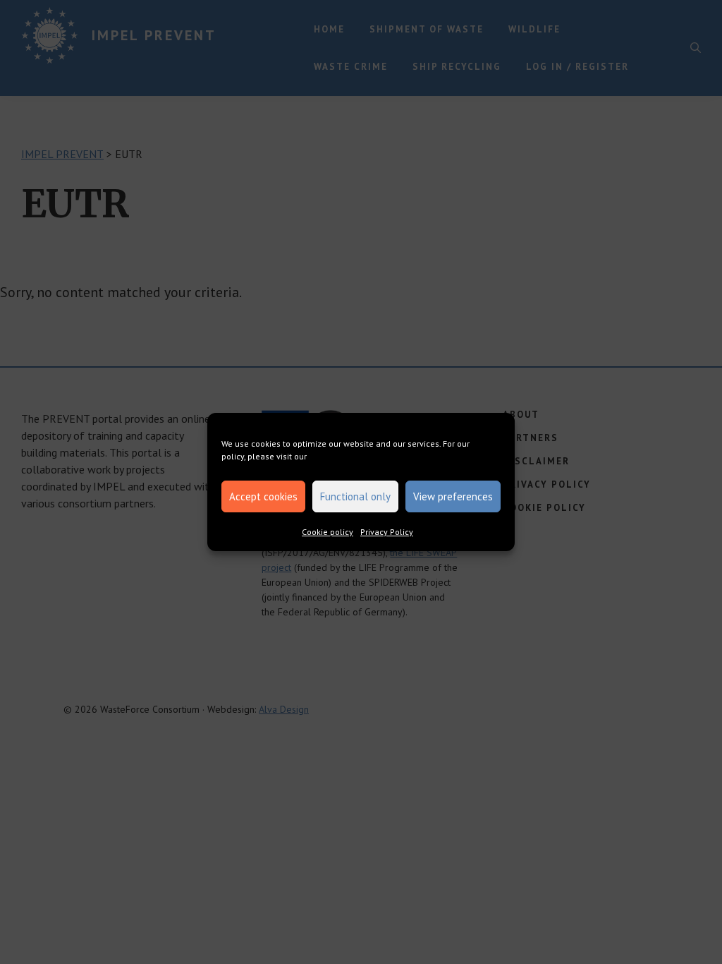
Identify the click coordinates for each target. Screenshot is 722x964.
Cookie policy (327, 531)
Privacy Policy (386, 531)
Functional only (355, 496)
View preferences (453, 496)
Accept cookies (263, 496)
